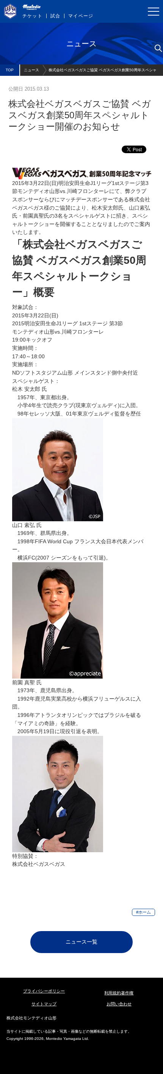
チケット (32, 16)
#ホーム (143, 912)
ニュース (31, 70)
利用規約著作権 (118, 993)
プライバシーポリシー (44, 991)
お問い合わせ (119, 1004)
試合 (55, 16)
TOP (10, 70)
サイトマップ (43, 1004)
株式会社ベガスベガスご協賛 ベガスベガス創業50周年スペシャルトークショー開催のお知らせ (103, 72)
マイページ (80, 16)
